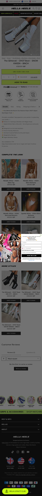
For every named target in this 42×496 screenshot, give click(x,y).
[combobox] (23, 248)
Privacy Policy (30, 260)
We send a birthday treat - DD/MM (28, 250)
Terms (33, 260)
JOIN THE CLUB (31, 255)
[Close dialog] (40, 235)
